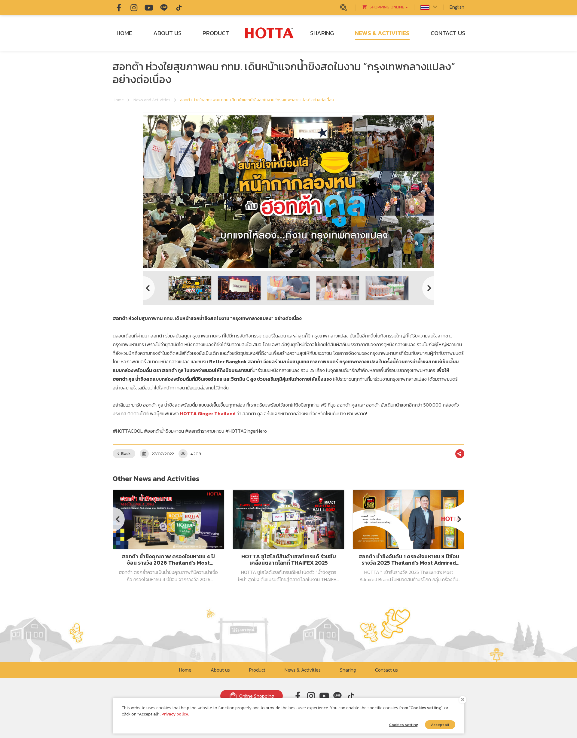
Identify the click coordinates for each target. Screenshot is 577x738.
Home (118, 100)
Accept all (440, 724)
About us (220, 669)
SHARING (322, 33)
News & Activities (303, 669)
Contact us (386, 669)
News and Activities (151, 100)
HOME (124, 33)
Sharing (348, 669)
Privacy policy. (175, 714)
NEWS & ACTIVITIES (382, 33)
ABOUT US (167, 33)
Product (257, 669)
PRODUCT (216, 33)
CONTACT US (448, 33)
